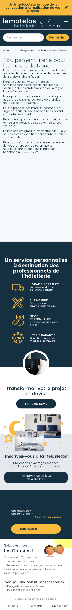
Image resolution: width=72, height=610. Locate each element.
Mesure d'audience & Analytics (23, 590)
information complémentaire (37, 142)
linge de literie (13, 111)
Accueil (7, 50)
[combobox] (23, 37)
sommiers (51, 108)
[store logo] (19, 22)
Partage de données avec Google (25, 586)
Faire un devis (36, 403)
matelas (36, 108)
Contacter (28, 528)
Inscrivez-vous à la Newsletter (36, 477)
